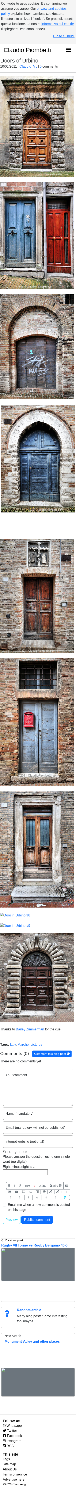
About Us (10, 1469)
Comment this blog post (50, 1053)
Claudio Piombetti (27, 50)
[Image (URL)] (9, 1192)
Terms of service (15, 1474)
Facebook (14, 1436)
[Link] (51, 1192)
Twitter (11, 1431)
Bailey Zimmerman (30, 1029)
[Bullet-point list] (23, 1192)
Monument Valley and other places (32, 1341)
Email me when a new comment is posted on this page (39, 1207)
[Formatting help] (65, 1197)
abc (27, 1185)
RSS (10, 1446)
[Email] (44, 1192)
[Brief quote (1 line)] (66, 1185)
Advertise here (13, 1479)
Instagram (13, 1441)
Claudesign (19, 1484)
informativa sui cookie (57, 24)
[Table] (37, 1192)
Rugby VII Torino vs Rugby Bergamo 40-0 (34, 1245)
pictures (36, 1044)
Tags (6, 1459)
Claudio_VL (28, 66)
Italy (13, 1044)
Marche (23, 1044)
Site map (9, 1464)
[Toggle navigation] (68, 50)
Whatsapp (14, 1425)
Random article (29, 1310)
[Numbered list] (30, 1192)
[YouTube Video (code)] (16, 1192)
